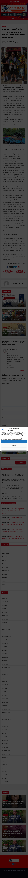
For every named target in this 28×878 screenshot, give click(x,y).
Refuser (14, 445)
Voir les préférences (14, 449)
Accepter (14, 441)
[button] (26, 429)
